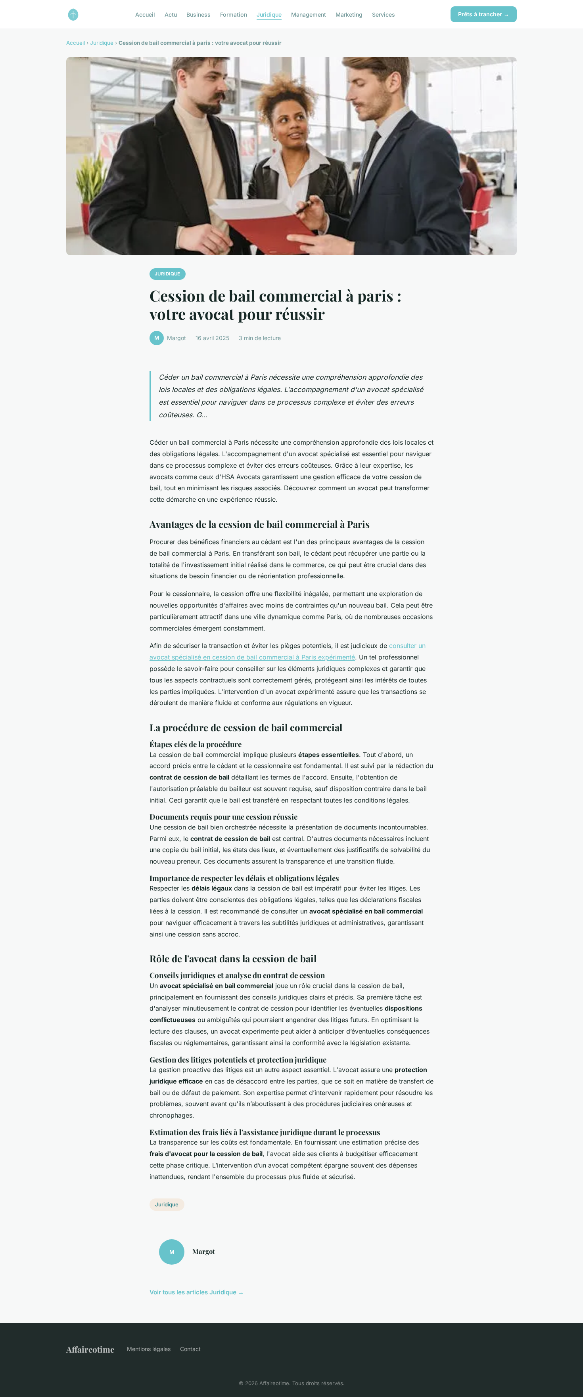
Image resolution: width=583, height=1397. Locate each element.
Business (198, 14)
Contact (190, 1348)
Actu (171, 14)
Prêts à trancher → (483, 14)
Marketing (349, 14)
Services (383, 14)
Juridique (269, 14)
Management (308, 14)
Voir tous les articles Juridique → (197, 1292)
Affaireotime (90, 1349)
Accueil (145, 14)
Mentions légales (149, 1348)
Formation (233, 14)
